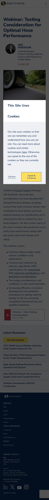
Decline (11, 176)
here (24, 152)
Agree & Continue (31, 177)
